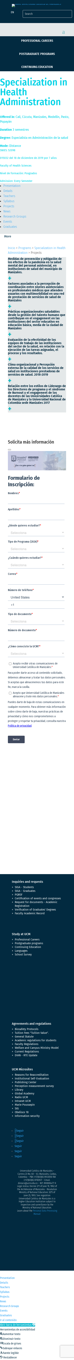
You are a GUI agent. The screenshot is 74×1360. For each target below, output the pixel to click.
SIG (17, 1108)
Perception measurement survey (34, 1086)
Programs (24, 248)
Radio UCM (21, 1097)
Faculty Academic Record (30, 913)
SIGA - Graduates (25, 891)
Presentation (12, 186)
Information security (27, 1116)
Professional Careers (37, 41)
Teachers (9, 196)
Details (7, 191)
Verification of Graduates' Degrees (35, 909)
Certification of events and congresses (38, 898)
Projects (8, 206)
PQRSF (18, 894)
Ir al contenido (8, 1320)
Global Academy (24, 1093)
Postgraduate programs (37, 54)
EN (12, 12)
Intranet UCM (23, 1101)
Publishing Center (25, 1082)
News (6, 211)
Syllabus (8, 201)
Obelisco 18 (22, 1112)
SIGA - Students (24, 887)
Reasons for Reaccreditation (32, 1075)
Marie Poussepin (25, 1104)
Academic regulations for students (35, 1040)
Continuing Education (37, 67)
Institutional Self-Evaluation (32, 1078)
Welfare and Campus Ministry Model (37, 1048)
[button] (17, 1325)
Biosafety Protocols (26, 1029)
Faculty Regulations (26, 1044)
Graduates (10, 227)
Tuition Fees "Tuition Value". (32, 1033)
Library (19, 1089)
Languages (21, 950)
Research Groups (14, 216)
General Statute (24, 1036)
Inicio (11, 248)
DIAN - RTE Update (26, 1055)
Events (7, 222)
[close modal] (9, 449)
